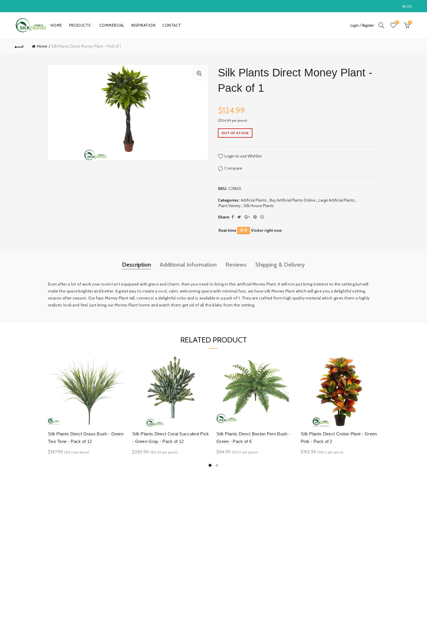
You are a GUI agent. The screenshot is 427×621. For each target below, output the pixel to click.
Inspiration (143, 25)
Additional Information (188, 264)
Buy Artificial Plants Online (292, 200)
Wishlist (397, 22)
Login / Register (362, 25)
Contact (171, 25)
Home (56, 25)
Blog (407, 6)
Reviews (236, 264)
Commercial (111, 25)
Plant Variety (229, 205)
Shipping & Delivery (280, 264)
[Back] (19, 46)
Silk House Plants (258, 205)
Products (80, 25)
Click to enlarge (199, 73)
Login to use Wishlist (243, 156)
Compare (233, 168)
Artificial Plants (254, 200)
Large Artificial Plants (336, 200)
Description (136, 264)
